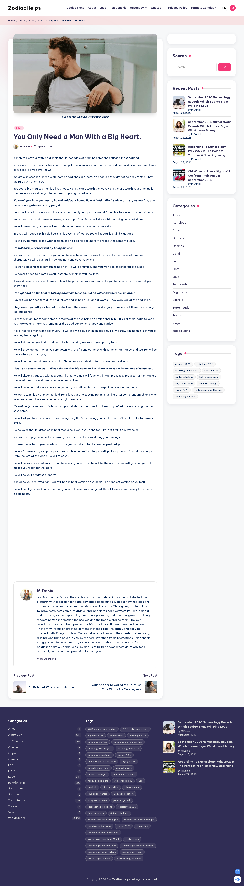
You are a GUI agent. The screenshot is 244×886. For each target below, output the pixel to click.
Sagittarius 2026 (184, 383)
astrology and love (98, 742)
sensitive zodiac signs (99, 826)
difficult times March (98, 768)
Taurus (177, 315)
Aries (176, 215)
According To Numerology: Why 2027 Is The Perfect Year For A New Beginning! (207, 151)
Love (19, 128)
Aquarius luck (116, 735)
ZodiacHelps (24, 8)
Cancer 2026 (211, 370)
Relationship (181, 284)
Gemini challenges (97, 774)
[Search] (224, 67)
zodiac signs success (99, 858)
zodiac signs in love (185, 396)
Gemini (177, 253)
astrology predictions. (186, 370)
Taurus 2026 (181, 389)
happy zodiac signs (98, 780)
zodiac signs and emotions (102, 845)
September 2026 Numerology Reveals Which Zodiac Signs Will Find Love (209, 101)
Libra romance (132, 787)
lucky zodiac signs (208, 376)
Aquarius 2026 (182, 364)
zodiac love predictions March (103, 839)
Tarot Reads (181, 307)
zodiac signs (132, 839)
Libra (176, 269)
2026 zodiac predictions (135, 729)
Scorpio (178, 299)
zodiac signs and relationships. (138, 845)
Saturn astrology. (208, 383)
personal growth (121, 800)
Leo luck (92, 787)
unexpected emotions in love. (103, 832)
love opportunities (97, 793)
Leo (175, 261)
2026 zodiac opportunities (102, 729)
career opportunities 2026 (102, 761)
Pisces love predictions (100, 806)
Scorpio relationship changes (139, 819)
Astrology (179, 222)
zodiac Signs (181, 330)
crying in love (129, 761)
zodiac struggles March (129, 858)
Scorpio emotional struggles (103, 819)
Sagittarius (180, 292)
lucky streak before (124, 793)
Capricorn (180, 238)
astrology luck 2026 (128, 748)
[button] (46, 658)
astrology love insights (100, 748)
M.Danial (45, 590)
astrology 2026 (205, 364)
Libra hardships (110, 787)
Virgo (176, 323)
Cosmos (178, 246)
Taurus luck (142, 826)
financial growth (123, 768)
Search (180, 55)
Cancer (178, 230)
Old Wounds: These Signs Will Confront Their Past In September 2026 (209, 175)
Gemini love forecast (124, 774)
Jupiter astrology (184, 376)
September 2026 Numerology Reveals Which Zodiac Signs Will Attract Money (209, 126)
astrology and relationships (128, 742)
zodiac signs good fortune (208, 389)
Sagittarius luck (96, 813)
